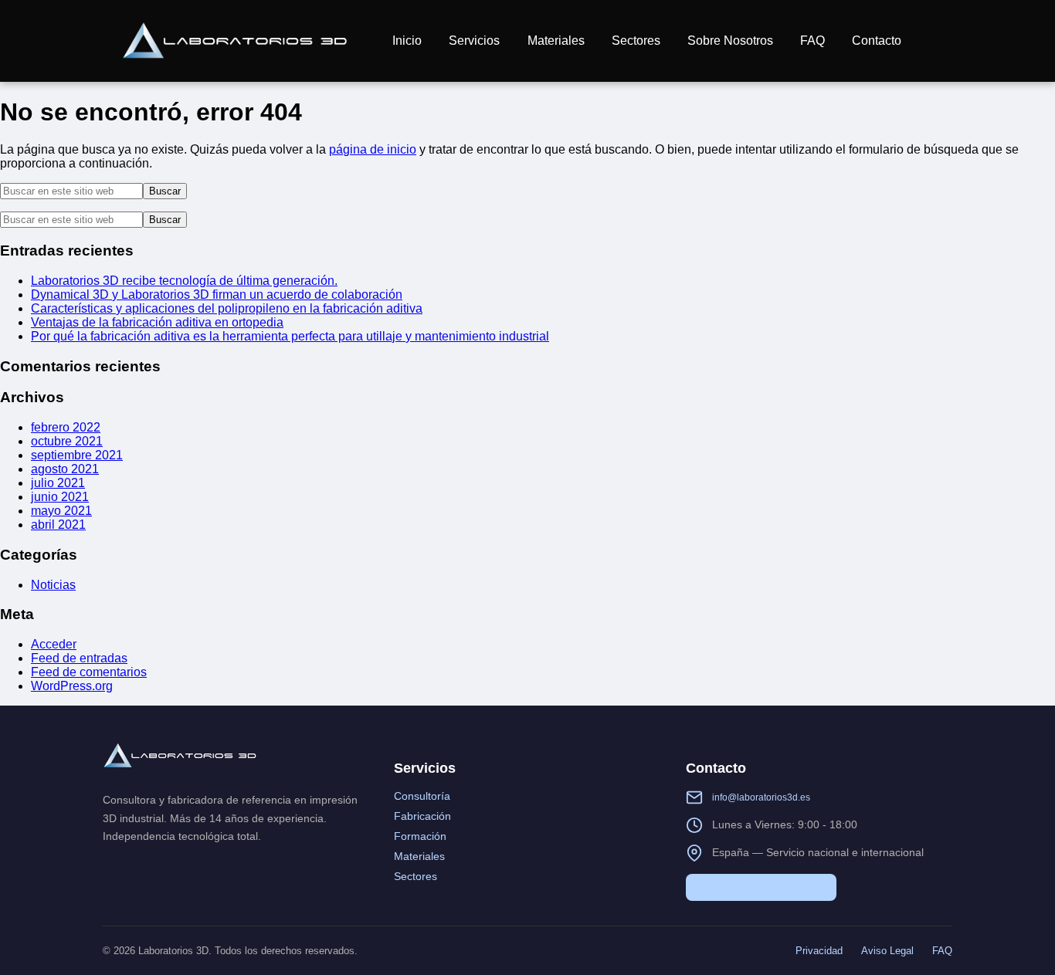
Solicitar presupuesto (761, 887)
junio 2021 (60, 496)
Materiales (556, 40)
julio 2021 (58, 482)
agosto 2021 (65, 469)
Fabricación (422, 816)
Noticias (53, 584)
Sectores (636, 40)
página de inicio (372, 149)
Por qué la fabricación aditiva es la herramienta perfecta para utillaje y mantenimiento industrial (290, 336)
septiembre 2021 (77, 455)
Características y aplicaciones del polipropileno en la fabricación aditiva (226, 308)
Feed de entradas (79, 658)
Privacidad (819, 950)
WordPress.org (72, 685)
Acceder (53, 644)
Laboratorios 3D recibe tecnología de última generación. (184, 280)
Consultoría (422, 796)
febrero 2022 (65, 427)
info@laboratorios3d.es (761, 797)
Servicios (474, 40)
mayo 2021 (61, 510)
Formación (420, 836)
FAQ (812, 40)
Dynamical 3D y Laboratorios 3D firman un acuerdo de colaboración (216, 294)
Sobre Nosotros (730, 40)
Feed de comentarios (89, 672)
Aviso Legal (887, 950)
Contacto (876, 40)
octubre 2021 (67, 441)
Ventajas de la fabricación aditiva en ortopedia (157, 322)
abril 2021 (58, 524)
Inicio (407, 40)
